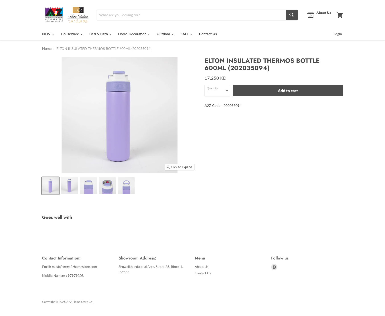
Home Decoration (132, 34)
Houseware (70, 34)
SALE (185, 34)
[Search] (292, 15)
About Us (202, 267)
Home (46, 49)
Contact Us (208, 34)
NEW (46, 34)
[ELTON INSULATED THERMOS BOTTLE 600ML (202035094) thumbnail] (50, 185)
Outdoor (164, 34)
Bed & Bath (99, 34)
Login (338, 34)
